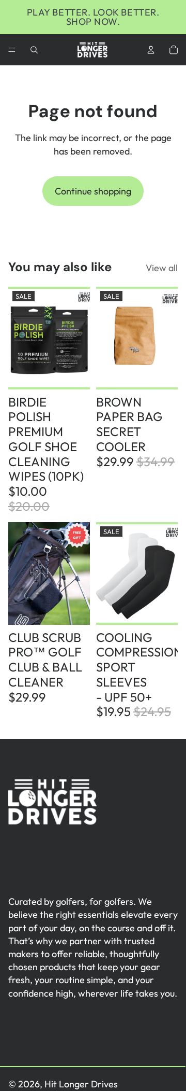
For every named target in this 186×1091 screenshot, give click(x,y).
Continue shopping (93, 191)
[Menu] (12, 50)
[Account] (151, 49)
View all (162, 268)
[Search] (34, 49)
